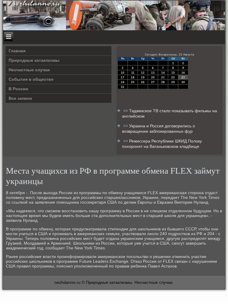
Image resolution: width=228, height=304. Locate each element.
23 (183, 77)
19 (143, 77)
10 (122, 72)
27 (153, 82)
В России (18, 88)
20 (153, 77)
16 (183, 72)
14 (163, 72)
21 (163, 77)
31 (122, 86)
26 (143, 82)
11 (132, 72)
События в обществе (31, 79)
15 (173, 72)
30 (183, 82)
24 (122, 82)
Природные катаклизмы (34, 60)
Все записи (20, 98)
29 (173, 82)
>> (126, 110)
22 (173, 77)
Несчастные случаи (29, 69)
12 (143, 72)
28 (163, 82)
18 (132, 77)
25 (132, 82)
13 (153, 72)
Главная (17, 50)
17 (122, 77)
